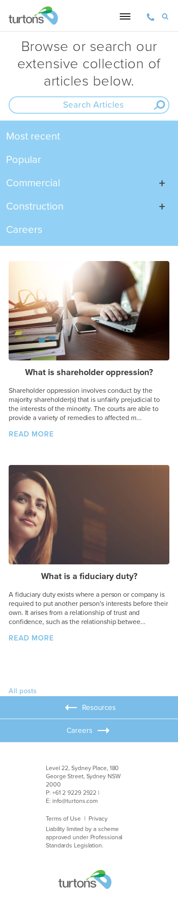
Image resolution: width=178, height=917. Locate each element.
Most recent (33, 136)
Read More (31, 434)
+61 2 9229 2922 (74, 792)
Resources (99, 708)
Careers (24, 229)
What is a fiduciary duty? (89, 576)
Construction (35, 206)
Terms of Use (63, 818)
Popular (23, 159)
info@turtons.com (75, 801)
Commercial (33, 183)
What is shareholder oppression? (89, 372)
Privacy (98, 818)
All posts (23, 691)
